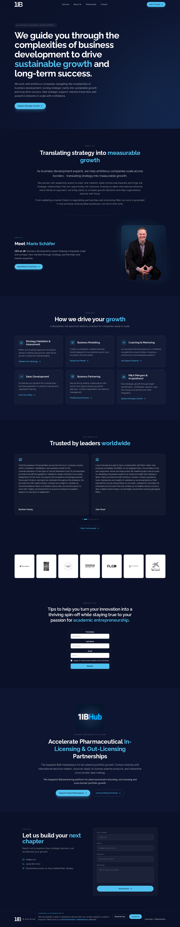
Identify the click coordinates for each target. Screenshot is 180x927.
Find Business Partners (79, 398)
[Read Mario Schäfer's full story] (143, 252)
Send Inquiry (124, 889)
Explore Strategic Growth (29, 106)
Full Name (102, 832)
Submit (90, 666)
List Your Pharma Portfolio (107, 793)
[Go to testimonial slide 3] (89, 519)
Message (101, 865)
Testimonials (91, 4)
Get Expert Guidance (130, 361)
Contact (104, 4)
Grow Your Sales (25, 395)
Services (65, 4)
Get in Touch (154, 4)
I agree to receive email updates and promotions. (91, 660)
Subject (100, 854)
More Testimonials (88, 528)
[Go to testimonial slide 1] (82, 519)
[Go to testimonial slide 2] (85, 519)
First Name (90, 632)
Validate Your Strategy (28, 361)
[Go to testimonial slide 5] (93, 519)
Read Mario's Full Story (27, 267)
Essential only (120, 916)
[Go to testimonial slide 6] (95, 519)
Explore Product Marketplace (71, 793)
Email (90, 651)
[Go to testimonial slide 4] (91, 519)
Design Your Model (78, 361)
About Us (77, 4)
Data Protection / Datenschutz (75, 920)
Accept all (135, 916)
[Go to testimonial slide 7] (97, 519)
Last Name (90, 641)
